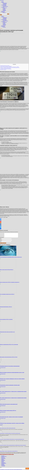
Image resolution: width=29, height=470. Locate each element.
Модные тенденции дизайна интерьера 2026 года (8, 410)
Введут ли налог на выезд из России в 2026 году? (6, 269)
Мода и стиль (3, 11)
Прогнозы (4, 12)
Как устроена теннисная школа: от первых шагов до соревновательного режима (13, 391)
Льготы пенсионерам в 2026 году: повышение (6, 319)
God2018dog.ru (2, 469)
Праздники (3, 21)
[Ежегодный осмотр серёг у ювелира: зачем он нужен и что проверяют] (2, 415)
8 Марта (1, 454)
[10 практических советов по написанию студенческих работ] (2, 383)
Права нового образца (3, 69)
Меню (1, 14)
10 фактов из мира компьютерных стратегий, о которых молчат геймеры (12, 423)
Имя (1, 238)
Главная (3, 1)
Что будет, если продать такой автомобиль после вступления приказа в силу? (9, 67)
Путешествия (4, 3)
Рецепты (13, 454)
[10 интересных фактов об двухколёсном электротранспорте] (2, 364)
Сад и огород (4, 5)
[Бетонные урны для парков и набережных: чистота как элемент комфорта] (2, 377)
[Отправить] (14, 228)
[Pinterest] (14, 221)
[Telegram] (14, 227)
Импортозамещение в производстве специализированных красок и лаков (12, 372)
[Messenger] (14, 226)
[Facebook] (14, 219)
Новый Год (4, 24)
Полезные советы (4, 19)
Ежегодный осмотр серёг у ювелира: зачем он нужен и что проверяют (11, 416)
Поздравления (5, 7)
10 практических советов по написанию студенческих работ (10, 385)
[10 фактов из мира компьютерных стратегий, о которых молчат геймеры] (2, 421)
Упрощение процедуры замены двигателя (5, 68)
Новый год (10, 454)
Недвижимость (5, 17)
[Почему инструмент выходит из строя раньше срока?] (2, 402)
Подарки (4, 8)
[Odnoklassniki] (14, 222)
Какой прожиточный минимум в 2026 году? (6, 306)
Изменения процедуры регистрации (4, 65)
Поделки (4, 23)
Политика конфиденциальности (18, 469)
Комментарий (2, 237)
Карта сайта (11, 469)
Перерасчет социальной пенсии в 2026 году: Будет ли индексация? (9, 344)
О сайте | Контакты (7, 469)
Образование (4, 4)
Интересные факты (5, 6)
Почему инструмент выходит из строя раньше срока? (9, 404)
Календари (4, 10)
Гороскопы (3, 26)
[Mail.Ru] (14, 225)
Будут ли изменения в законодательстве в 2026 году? (7, 294)
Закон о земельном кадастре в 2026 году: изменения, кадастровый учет (9, 282)
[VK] (14, 223)
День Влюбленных (4, 454)
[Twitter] (14, 220)
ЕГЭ (7, 454)
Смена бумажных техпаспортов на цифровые (6, 66)
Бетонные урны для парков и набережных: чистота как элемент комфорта (12, 378)
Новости (3, 2)
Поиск (1, 467)
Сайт (0, 241)
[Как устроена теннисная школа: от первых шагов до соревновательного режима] (2, 396)
